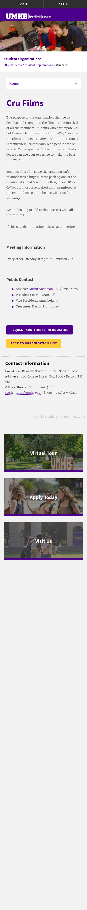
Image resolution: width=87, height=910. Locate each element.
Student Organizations (39, 65)
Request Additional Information (40, 330)
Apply (63, 4)
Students (16, 65)
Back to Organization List (34, 343)
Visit (24, 4)
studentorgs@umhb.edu (23, 392)
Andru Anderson (41, 289)
